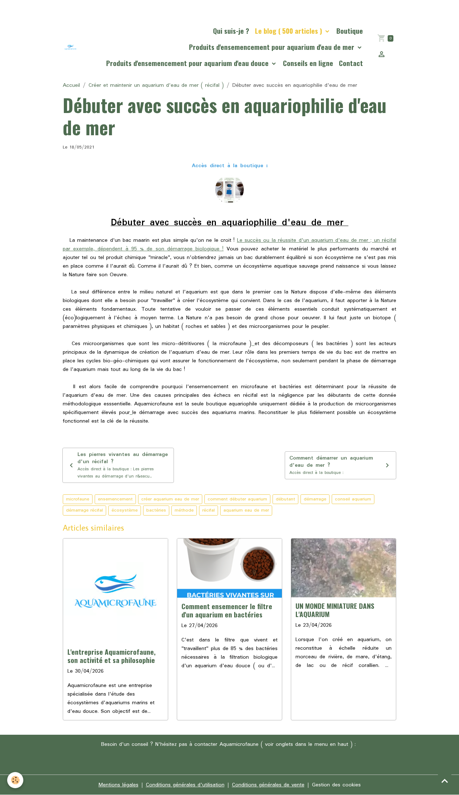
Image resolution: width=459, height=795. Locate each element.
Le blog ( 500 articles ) (289, 30)
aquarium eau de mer (246, 510)
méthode (184, 510)
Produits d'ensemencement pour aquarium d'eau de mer (272, 47)
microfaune (77, 499)
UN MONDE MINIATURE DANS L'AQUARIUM (334, 610)
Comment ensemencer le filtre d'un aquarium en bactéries (226, 610)
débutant (285, 499)
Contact (351, 63)
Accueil (71, 85)
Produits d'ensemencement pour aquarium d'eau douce (188, 63)
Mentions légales (118, 785)
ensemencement (115, 499)
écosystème (125, 510)
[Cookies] (15, 780)
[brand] (70, 47)
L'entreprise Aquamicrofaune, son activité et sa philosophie (111, 656)
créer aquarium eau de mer (170, 499)
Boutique (349, 30)
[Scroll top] (445, 781)
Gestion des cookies (336, 785)
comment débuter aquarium (237, 499)
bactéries (156, 510)
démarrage (315, 499)
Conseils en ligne (308, 63)
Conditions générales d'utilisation (185, 785)
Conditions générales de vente (268, 785)
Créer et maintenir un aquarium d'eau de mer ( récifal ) (156, 85)
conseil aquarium (353, 499)
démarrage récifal (84, 510)
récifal (208, 510)
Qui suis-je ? (231, 30)
